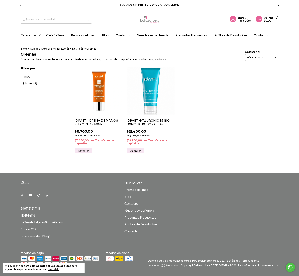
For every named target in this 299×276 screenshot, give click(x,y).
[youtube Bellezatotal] (30, 195)
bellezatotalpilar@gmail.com (42, 222)
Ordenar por (252, 51)
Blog (105, 35)
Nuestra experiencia (152, 35)
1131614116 (28, 215)
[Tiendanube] (163, 266)
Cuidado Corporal (41, 48)
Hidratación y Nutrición (69, 48)
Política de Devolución (230, 35)
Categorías (29, 35)
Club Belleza (55, 35)
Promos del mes (83, 35)
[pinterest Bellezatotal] (47, 195)
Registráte (244, 20)
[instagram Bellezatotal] (22, 195)
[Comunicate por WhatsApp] (290, 267)
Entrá (241, 17)
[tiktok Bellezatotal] (38, 195)
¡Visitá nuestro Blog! (35, 236)
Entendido (53, 269)
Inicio (24, 48)
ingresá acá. (217, 260)
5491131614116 (31, 208)
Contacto (123, 35)
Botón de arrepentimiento (243, 260)
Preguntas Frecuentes (191, 35)
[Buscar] (87, 19)
